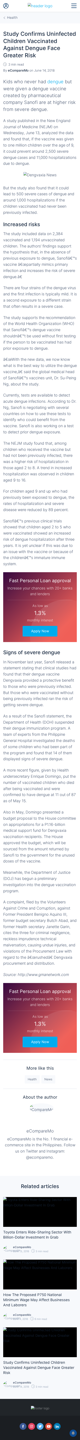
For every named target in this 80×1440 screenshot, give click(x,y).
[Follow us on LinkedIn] (57, 1426)
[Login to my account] (6, 6)
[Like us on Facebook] (23, 1426)
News (48, 1079)
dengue (55, 81)
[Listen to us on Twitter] (40, 1426)
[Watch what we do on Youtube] (48, 1426)
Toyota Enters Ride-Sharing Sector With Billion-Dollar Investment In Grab (37, 1234)
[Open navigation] (74, 6)
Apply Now (40, 631)
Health (32, 1079)
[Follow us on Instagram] (31, 1426)
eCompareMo (40, 1131)
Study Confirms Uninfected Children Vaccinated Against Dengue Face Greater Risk (38, 1367)
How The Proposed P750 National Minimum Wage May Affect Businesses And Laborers (36, 1300)
